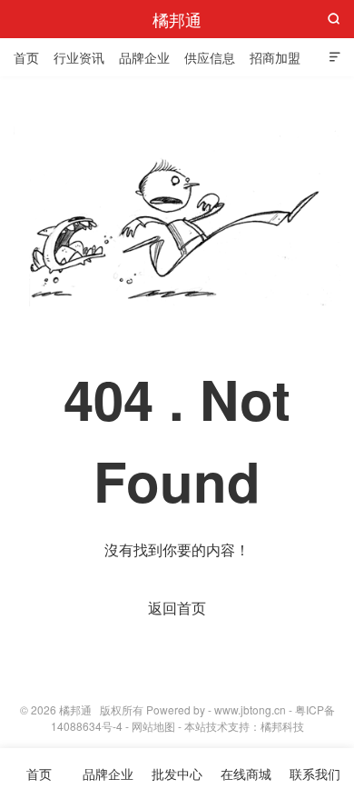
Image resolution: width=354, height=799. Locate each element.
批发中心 (177, 773)
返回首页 (177, 607)
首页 (26, 57)
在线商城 (246, 773)
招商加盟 (275, 57)
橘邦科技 (282, 726)
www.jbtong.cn (250, 709)
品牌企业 (144, 57)
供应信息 (209, 57)
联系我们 (315, 773)
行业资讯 (79, 57)
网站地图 (153, 726)
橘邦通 (177, 19)
